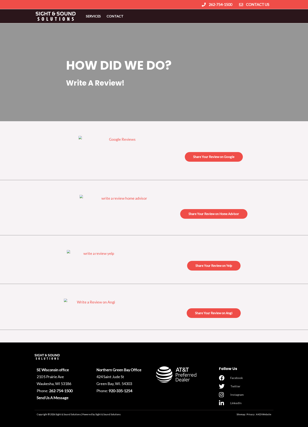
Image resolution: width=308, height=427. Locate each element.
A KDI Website (263, 414)
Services (93, 16)
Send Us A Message (53, 397)
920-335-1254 (120, 390)
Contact (115, 16)
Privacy (251, 414)
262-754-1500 (60, 390)
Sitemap (241, 414)
